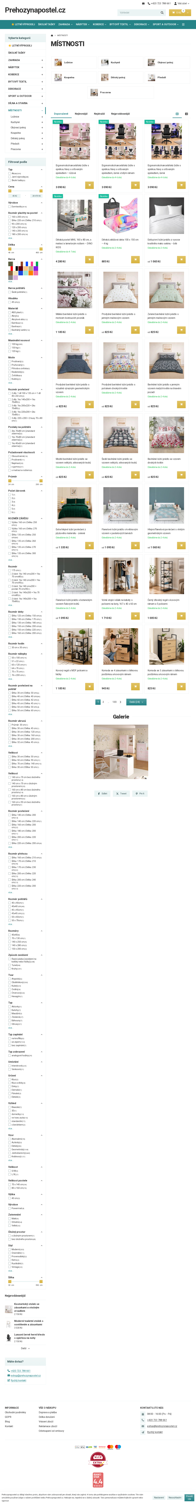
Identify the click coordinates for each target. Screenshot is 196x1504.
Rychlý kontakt (18, 1380)
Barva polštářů (16, 288)
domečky (18, 1114)
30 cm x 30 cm (20, 647)
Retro (15, 1260)
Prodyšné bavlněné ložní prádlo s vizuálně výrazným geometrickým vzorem (72, 388)
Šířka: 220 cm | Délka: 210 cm (27, 220)
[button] (187, 12)
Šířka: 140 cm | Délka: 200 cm (24, 816)
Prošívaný (17, 361)
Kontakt (9, 1426)
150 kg (16, 347)
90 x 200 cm (19, 224)
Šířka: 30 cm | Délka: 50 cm (25, 693)
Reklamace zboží (48, 1426)
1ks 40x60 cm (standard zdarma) (23, 444)
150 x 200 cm (19, 949)
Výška (11, 1194)
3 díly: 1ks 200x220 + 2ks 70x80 (23, 407)
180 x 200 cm (20, 234)
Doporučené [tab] (61, 113)
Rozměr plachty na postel (23, 212)
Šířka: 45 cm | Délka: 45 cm (26, 703)
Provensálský (19, 1256)
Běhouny (17, 1020)
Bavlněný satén (21, 330)
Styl (10, 1245)
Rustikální (17, 1263)
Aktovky (17, 1006)
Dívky (15, 1086)
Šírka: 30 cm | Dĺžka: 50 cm (25, 767)
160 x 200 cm (20, 217)
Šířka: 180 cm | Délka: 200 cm (24, 832)
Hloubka (13, 298)
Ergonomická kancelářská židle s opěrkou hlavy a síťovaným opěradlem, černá (164, 169)
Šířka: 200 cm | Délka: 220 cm (24, 838)
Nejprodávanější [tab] (120, 113)
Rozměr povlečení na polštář (20, 687)
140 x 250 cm (19, 942)
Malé (15, 1218)
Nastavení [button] (159, 1497)
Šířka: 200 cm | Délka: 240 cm (24, 881)
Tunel (16, 965)
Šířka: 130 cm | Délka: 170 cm (27, 619)
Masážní (17, 1013)
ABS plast (17, 312)
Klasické (17, 1107)
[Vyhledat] (162, 12)
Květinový (18, 1156)
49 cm (16, 302)
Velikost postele (17, 1180)
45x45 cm (18, 913)
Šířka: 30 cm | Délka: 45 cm (25, 728)
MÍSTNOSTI (15, 110)
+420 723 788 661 (20, 1370)
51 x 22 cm (18, 661)
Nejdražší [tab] (99, 113)
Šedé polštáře (19, 292)
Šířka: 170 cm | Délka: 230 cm (24, 868)
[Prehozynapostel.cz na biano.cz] (98, 1479)
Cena (11, 186)
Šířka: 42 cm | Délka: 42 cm (25, 700)
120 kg (16, 351)
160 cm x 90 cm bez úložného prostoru (26, 803)
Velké (16, 1225)
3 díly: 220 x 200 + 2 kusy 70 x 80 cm (27, 419)
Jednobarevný (21, 1153)
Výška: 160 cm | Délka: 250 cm (24, 523)
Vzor (11, 1135)
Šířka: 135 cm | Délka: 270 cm (24, 548)
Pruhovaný (18, 365)
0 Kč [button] (180, 13)
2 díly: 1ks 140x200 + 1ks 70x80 (23, 400)
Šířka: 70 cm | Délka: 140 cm (26, 763)
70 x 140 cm (19, 1184)
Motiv (11, 357)
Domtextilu (19, 206)
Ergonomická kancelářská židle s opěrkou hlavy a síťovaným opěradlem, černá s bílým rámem (118, 169)
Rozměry (13, 930)
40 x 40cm (18, 903)
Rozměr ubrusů (17, 720)
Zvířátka (17, 375)
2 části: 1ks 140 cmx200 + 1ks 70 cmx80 (26, 575)
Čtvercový (18, 993)
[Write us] (142, 1432)
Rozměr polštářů (17, 899)
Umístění (13, 1061)
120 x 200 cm (19, 227)
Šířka (11, 1277)
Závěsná (17, 1017)
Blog (7, 1421)
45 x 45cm (18, 910)
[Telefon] (142, 1420)
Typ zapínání (15, 1034)
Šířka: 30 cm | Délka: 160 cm (26, 735)
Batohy (16, 1010)
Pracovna (16, 149)
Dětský (16, 1146)
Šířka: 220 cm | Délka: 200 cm (27, 843)
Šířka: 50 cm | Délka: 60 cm (26, 710)
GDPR (8, 1417)
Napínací (17, 463)
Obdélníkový (20, 982)
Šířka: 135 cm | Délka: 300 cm (24, 554)
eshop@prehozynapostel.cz (26, 1375)
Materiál (13, 308)
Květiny (16, 379)
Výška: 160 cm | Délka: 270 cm (24, 530)
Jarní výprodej (20, 177)
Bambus (17, 323)
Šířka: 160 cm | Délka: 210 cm (27, 857)
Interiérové (19, 1066)
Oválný (16, 989)
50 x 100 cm (19, 657)
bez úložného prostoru (24, 1239)
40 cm (16, 1198)
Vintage (17, 1267)
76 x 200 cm (19, 675)
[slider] (9, 190)
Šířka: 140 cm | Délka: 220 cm (27, 821)
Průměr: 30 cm (20, 725)
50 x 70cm (18, 920)
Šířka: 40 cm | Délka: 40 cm (26, 696)
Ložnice (15, 116)
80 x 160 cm (19, 1188)
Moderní (18, 1249)
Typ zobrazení (16, 1051)
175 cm (16, 570)
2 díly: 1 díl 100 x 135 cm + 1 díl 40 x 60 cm (26, 394)
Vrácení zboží (46, 1421)
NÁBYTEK (81, 24)
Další (23, 1348)
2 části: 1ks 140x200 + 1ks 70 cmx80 (26, 593)
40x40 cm (18, 906)
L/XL (15, 1174)
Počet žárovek (16, 490)
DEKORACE (140, 24)
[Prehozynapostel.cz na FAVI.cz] (98, 1459)
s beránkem (18, 1124)
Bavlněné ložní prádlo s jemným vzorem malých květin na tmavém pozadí (164, 388)
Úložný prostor (16, 1231)
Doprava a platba (48, 1412)
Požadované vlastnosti (21, 452)
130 (114, 702)
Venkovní (18, 1069)
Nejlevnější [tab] (81, 113)
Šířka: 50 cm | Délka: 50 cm (25, 707)
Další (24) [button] (135, 702)
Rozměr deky (15, 611)
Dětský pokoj (18, 138)
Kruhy (17, 968)
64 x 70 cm (18, 668)
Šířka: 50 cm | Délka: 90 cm (26, 760)
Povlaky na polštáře (19, 427)
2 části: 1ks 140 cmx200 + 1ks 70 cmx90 (26, 581)
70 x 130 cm (19, 938)
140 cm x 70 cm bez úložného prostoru (26, 778)
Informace (12, 1407)
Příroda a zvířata (21, 368)
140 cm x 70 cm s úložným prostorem (24, 784)
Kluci (15, 1079)
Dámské (17, 1090)
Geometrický (20, 1149)
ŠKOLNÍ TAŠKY (46, 24)
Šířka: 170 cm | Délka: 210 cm (24, 862)
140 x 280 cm (19, 945)
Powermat (18, 1208)
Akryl (15, 316)
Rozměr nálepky (17, 653)
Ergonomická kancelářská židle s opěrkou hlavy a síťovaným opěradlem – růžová (72, 169)
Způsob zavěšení (18, 955)
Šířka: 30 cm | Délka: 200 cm (26, 739)
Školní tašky (18, 180)
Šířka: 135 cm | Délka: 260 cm (24, 542)
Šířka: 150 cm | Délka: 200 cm (27, 626)
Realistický (18, 372)
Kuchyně (15, 122)
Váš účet (182, 3)
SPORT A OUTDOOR (164, 24)
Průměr (12, 476)
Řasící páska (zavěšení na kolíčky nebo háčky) (24, 960)
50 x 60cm (18, 917)
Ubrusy (17, 1024)
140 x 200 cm (20, 231)
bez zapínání (19, 1045)
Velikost (13, 752)
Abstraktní (18, 1139)
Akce (16, 173)
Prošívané (18, 459)
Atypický (17, 979)
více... (10, 238)
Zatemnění (14, 1214)
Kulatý (16, 986)
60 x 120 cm (19, 665)
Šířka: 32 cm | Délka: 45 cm (25, 742)
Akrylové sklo (20, 319)
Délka (11, 244)
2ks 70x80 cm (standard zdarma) (23, 432)
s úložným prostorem (23, 1235)
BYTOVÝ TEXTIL (119, 24)
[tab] (177, 114)
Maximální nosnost (19, 340)
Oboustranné (20, 456)
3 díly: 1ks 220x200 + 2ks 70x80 (23, 413)
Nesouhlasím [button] (175, 1497)
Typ (10, 169)
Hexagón (17, 996)
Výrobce (13, 202)
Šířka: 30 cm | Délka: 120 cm (26, 732)
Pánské (16, 1093)
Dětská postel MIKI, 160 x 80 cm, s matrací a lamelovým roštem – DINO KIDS (74, 243)
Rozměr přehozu (17, 853)
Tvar (11, 975)
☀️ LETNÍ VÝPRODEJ (23, 24)
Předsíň (15, 143)
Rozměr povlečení (18, 389)
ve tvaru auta (20, 1117)
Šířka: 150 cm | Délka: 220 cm (27, 630)
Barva (11, 259)
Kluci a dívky (18, 1083)
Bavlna (17, 326)
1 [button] (99, 703)
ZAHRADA (64, 24)
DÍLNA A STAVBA (18, 103)
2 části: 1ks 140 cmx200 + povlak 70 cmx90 (24, 587)
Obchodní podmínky (15, 1412)
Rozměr (12, 566)
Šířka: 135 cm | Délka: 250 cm (24, 536)
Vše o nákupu (47, 1407)
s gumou (17, 466)
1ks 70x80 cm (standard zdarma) (23, 438)
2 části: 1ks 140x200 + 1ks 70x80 (24, 600)
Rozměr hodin (16, 643)
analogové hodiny (22, 1055)
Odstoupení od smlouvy (51, 1430)
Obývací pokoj (18, 127)
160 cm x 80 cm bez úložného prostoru (26, 791)
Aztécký (17, 1142)
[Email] (143, 3)
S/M (15, 1171)
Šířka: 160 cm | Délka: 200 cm (27, 633)
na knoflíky (18, 1038)
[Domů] (52, 35)
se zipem (18, 1042)
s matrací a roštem (22, 470)
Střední (17, 1222)
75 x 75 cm (18, 671)
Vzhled (12, 1103)
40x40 (16, 935)
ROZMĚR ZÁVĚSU (18, 518)
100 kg (17, 344)
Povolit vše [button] (189, 1497)
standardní (18, 1121)
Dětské (16, 1097)
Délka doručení (47, 1417)
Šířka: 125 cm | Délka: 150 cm (27, 615)
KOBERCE (98, 24)
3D (14, 1110)
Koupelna (16, 132)
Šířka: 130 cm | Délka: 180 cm (27, 622)
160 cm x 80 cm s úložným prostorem (24, 797)
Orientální (18, 1253)
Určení (12, 1075)
